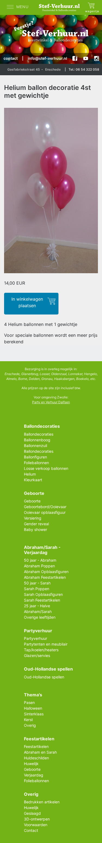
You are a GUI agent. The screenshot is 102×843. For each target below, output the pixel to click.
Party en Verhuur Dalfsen (51, 402)
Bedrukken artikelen (42, 802)
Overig (30, 725)
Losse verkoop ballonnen (46, 468)
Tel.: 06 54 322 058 (84, 69)
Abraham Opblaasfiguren (46, 571)
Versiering (32, 518)
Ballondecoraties (38, 434)
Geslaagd (32, 813)
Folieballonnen (36, 462)
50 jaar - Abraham (40, 560)
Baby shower (35, 529)
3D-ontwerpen (37, 819)
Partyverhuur (35, 638)
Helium (30, 474)
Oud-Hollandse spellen (44, 677)
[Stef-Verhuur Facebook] (74, 58)
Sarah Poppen (36, 588)
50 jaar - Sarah (37, 583)
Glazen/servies (37, 655)
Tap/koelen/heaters (41, 649)
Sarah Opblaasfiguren (43, 594)
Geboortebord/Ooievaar (45, 506)
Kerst (28, 719)
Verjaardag (33, 775)
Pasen (29, 702)
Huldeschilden (36, 758)
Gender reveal (36, 523)
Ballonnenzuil (35, 445)
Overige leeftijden (39, 617)
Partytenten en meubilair (45, 644)
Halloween (33, 708)
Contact (31, 830)
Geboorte (32, 501)
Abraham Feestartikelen (45, 577)
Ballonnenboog (37, 440)
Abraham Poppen (39, 566)
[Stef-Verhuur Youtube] (85, 58)
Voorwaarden (35, 824)
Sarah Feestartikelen (42, 600)
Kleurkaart (33, 479)
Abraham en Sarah (40, 752)
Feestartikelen (36, 746)
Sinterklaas (34, 714)
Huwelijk (31, 763)
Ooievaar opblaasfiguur (45, 512)
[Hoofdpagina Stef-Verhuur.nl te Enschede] (60, 7)
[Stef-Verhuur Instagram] (96, 58)
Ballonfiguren (35, 457)
